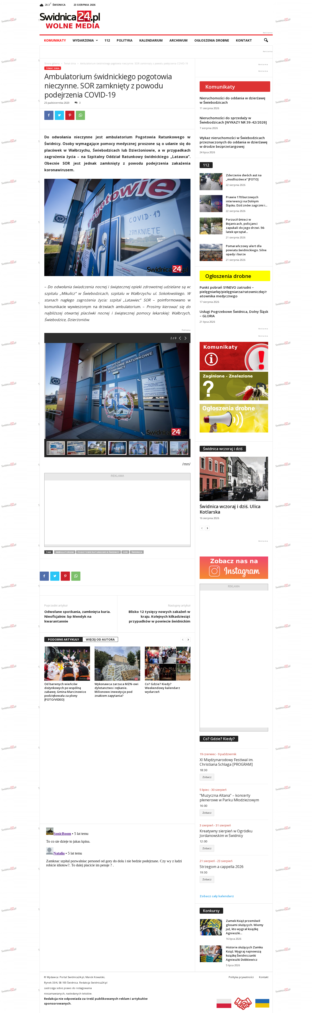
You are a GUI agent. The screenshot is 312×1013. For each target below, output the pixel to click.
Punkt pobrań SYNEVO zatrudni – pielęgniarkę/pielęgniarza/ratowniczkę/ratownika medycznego (233, 291)
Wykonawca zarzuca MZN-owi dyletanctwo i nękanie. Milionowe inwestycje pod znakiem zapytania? (116, 690)
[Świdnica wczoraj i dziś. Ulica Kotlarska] (234, 479)
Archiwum (178, 40)
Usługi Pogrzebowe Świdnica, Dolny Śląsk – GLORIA (234, 313)
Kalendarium (151, 40)
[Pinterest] (69, 115)
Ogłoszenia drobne (211, 40)
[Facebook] (48, 115)
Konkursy (211, 910)
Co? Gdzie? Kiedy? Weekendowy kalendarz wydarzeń (162, 688)
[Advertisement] (117, 512)
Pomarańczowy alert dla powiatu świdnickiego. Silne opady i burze (246, 250)
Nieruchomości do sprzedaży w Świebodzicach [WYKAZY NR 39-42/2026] (233, 120)
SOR (125, 552)
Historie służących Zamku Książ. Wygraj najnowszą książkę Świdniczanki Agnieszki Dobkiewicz (244, 953)
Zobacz (207, 777)
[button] (266, 40)
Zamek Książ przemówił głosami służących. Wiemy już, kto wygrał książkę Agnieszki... (244, 927)
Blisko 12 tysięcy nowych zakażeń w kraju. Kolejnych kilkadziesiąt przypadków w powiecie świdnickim (159, 616)
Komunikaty (55, 40)
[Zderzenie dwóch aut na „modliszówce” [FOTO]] (211, 181)
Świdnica (137, 552)
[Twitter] (59, 115)
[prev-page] (182, 639)
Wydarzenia (83, 40)
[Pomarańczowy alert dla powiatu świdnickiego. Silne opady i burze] (211, 252)
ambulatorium (65, 552)
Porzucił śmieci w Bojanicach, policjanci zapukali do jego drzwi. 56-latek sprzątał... (245, 225)
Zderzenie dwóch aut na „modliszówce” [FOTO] (244, 177)
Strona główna (52, 63)
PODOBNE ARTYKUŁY (63, 639)
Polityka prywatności (241, 977)
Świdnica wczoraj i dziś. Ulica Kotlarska (230, 509)
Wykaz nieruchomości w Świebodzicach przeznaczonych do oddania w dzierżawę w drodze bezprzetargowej (233, 142)
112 (107, 40)
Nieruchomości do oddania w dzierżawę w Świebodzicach (232, 100)
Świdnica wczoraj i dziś (223, 448)
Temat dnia (70, 63)
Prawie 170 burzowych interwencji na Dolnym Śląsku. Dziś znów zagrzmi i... (246, 201)
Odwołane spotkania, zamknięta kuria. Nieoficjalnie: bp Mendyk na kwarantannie (77, 616)
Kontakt (244, 40)
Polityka (124, 40)
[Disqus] (117, 762)
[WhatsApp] (80, 115)
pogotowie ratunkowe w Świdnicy (98, 552)
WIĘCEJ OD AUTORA (100, 639)
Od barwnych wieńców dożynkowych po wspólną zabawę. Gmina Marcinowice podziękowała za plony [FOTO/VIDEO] (65, 692)
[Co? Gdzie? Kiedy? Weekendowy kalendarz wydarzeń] (167, 663)
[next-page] (188, 639)
